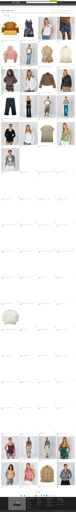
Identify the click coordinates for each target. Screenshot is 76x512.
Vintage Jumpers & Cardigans (68, 10)
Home (2, 8)
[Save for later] (18, 38)
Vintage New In (53, 10)
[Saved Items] (61, 2)
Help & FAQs (59, 0)
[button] (59, 502)
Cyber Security (38, 504)
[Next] (73, 10)
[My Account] (59, 2)
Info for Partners (48, 504)
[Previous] (49, 10)
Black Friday (48, 503)
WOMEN (18, 2)
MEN (22, 2)
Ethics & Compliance (29, 508)
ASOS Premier (28, 503)
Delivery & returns (29, 502)
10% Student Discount (29, 504)
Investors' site (38, 503)
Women (5, 8)
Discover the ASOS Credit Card (50, 505)
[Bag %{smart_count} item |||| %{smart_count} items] (63, 2)
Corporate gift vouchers (49, 502)
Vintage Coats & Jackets (59, 10)
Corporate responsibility (39, 502)
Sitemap (28, 505)
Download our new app (53, 0)
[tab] (13, 5)
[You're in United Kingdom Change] (63, 0)
